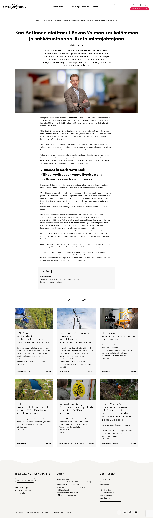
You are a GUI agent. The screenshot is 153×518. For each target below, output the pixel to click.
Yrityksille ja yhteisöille (79, 7)
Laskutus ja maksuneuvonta (110, 501)
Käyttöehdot (19, 512)
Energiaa (145, 5)
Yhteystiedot (104, 484)
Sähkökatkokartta (63, 490)
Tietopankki (135, 5)
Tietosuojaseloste (32, 512)
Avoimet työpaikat (106, 495)
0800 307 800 (75, 487)
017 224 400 (73, 482)
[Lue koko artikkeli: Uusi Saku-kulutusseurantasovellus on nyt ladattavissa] (119, 341)
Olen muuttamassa (107, 492)
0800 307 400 (70, 484)
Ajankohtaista (47, 20)
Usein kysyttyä (105, 498)
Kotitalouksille (59, 7)
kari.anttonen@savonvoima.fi (51, 282)
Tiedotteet (104, 487)
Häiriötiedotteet (106, 490)
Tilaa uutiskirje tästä (25, 480)
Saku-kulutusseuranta (121, 5)
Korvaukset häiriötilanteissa (67, 492)
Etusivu (38, 20)
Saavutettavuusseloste (50, 512)
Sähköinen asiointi (139, 9)
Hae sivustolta (105, 479)
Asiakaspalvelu (105, 482)
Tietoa (95, 7)
